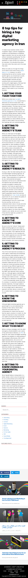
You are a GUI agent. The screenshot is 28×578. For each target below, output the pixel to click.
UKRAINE (16, 571)
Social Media (7, 436)
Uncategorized (7, 438)
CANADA (12, 572)
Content (6, 421)
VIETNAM (10, 571)
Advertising (6, 417)
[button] (2, 3)
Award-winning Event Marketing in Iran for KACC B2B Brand (13, 499)
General (18, 18)
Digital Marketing (8, 423)
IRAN (17, 572)
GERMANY (22, 571)
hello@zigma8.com (14, 574)
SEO (5, 434)
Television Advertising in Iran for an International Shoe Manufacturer (14, 553)
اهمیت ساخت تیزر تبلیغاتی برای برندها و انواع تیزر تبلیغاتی (13, 526)
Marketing (6, 430)
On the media (7, 432)
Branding (6, 419)
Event (5, 425)
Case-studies (16, 195)
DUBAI (4, 571)
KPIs (22, 332)
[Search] (25, 409)
